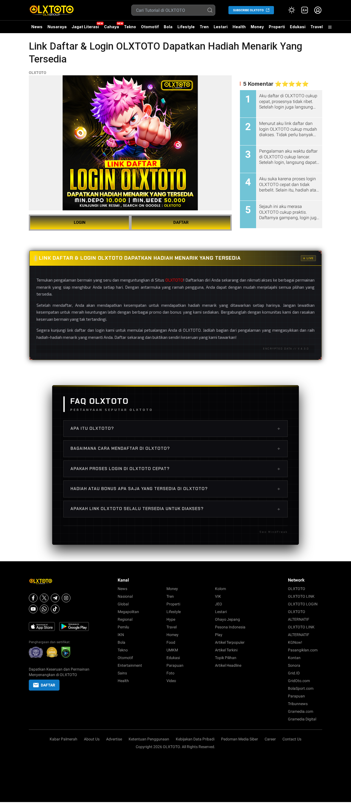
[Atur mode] (291, 10)
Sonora (294, 665)
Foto (170, 673)
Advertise (114, 739)
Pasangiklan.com (303, 650)
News (37, 26)
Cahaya (111, 26)
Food (170, 642)
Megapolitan (128, 611)
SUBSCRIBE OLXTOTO (248, 10)
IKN (121, 634)
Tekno (130, 26)
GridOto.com (299, 681)
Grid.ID (294, 673)
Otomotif (150, 26)
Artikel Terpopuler (230, 642)
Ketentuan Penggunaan (149, 739)
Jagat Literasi (85, 26)
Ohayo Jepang (227, 619)
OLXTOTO (37, 72)
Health (239, 26)
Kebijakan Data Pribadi (195, 739)
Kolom (220, 588)
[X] (44, 598)
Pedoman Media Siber (239, 739)
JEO (218, 604)
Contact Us (291, 739)
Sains (122, 673)
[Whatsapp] (44, 609)
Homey (172, 634)
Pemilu (123, 627)
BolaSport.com (300, 688)
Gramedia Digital (302, 719)
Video (171, 681)
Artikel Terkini (226, 650)
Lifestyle (186, 26)
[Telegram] (55, 598)
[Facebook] (33, 598)
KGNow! (295, 642)
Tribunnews (298, 704)
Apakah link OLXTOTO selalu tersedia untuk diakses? (175, 509)
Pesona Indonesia (230, 627)
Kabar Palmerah (63, 739)
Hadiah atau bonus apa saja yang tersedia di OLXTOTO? (175, 488)
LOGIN (80, 222)
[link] (304, 10)
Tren (204, 26)
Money (257, 26)
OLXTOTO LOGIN (303, 604)
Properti (277, 26)
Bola (168, 26)
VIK (218, 596)
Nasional (125, 596)
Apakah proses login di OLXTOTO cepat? (175, 468)
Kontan (294, 658)
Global (123, 604)
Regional (125, 619)
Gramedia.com (300, 711)
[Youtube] (33, 609)
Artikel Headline (228, 665)
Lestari (220, 28)
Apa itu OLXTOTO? (175, 428)
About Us (92, 739)
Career (270, 739)
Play (218, 634)
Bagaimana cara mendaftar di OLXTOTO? (175, 448)
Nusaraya (57, 26)
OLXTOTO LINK (301, 596)
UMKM (172, 650)
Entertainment (130, 665)
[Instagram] (66, 598)
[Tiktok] (55, 609)
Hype (170, 619)
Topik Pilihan (225, 658)
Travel (316, 26)
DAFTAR (181, 222)
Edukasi (297, 26)
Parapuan (174, 665)
